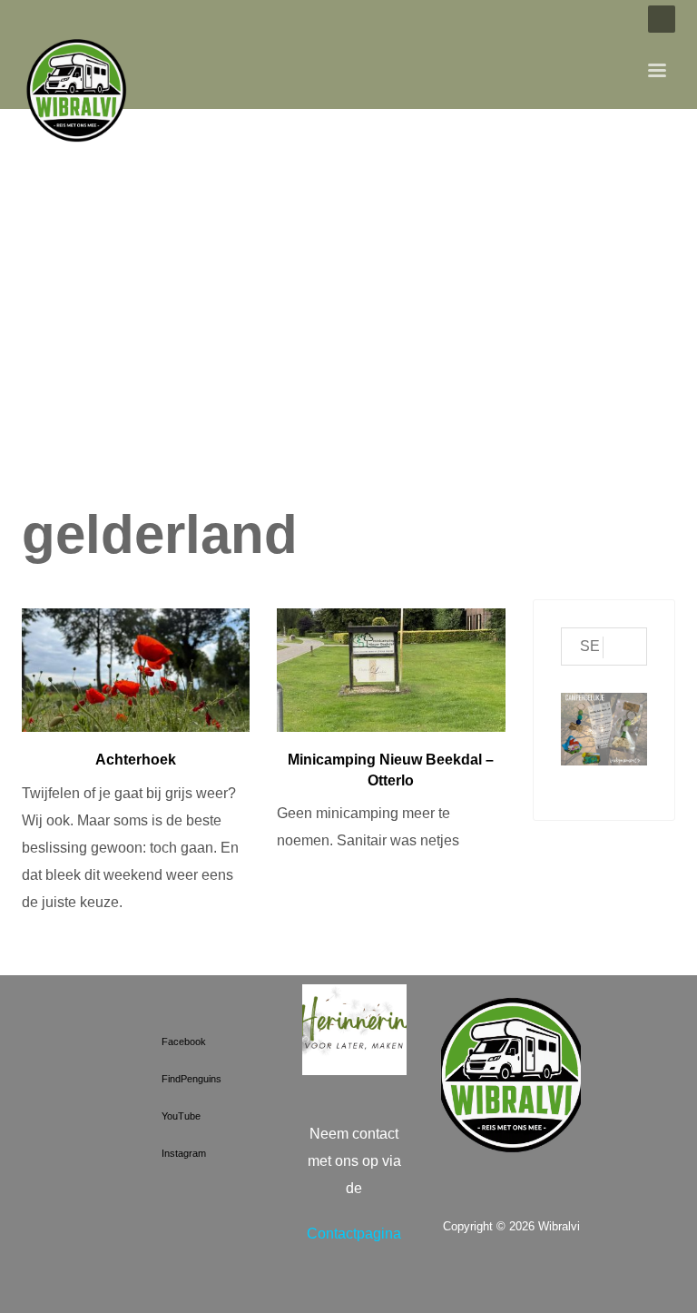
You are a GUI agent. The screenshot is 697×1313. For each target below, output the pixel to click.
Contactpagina (354, 1233)
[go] (625, 647)
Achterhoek (135, 759)
